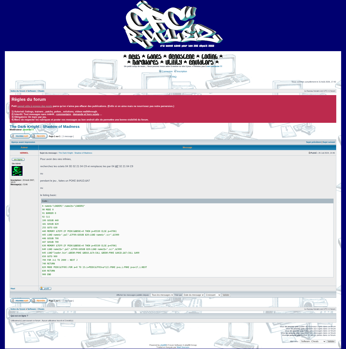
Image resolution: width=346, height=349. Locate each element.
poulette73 (28, 129)
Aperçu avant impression (23, 142)
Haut (13, 288)
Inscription (181, 71)
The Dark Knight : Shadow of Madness (45, 126)
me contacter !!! (214, 66)
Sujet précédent (313, 142)
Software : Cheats (35, 91)
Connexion (167, 71)
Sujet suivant (329, 142)
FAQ (174, 77)
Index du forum (18, 91)
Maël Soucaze (183, 347)
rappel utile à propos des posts (34, 106)
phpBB (163, 345)
